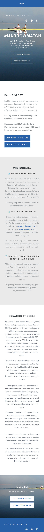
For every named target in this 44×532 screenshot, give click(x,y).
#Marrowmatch (17, 16)
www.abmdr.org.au (27, 229)
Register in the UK (17, 145)
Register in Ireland (17, 138)
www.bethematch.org (26, 226)
